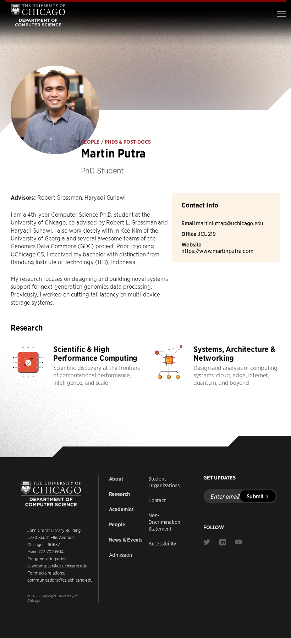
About (116, 479)
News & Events (126, 540)
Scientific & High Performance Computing (95, 353)
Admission (120, 554)
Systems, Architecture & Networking (234, 353)
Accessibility (162, 543)
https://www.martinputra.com (217, 251)
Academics (121, 509)
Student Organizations (164, 481)
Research (119, 494)
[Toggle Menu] (281, 13)
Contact (156, 500)
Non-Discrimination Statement (164, 522)
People (117, 524)
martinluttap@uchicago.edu (229, 223)
